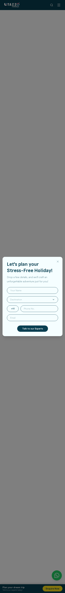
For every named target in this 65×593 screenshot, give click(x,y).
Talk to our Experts (32, 328)
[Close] (57, 261)
